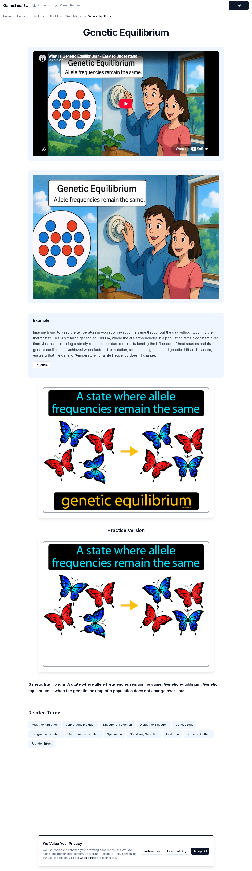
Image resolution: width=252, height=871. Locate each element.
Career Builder (70, 5)
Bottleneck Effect (198, 734)
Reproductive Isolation (83, 734)
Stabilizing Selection (144, 734)
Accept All (200, 851)
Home (7, 16)
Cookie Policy (89, 857)
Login (239, 5)
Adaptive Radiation (45, 724)
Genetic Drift (184, 724)
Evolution (172, 734)
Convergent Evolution (80, 724)
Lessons (22, 16)
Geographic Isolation (46, 734)
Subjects (44, 5)
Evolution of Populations (66, 16)
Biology (39, 16)
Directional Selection (117, 724)
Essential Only (177, 851)
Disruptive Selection (154, 724)
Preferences (152, 851)
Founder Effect (42, 743)
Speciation (114, 734)
